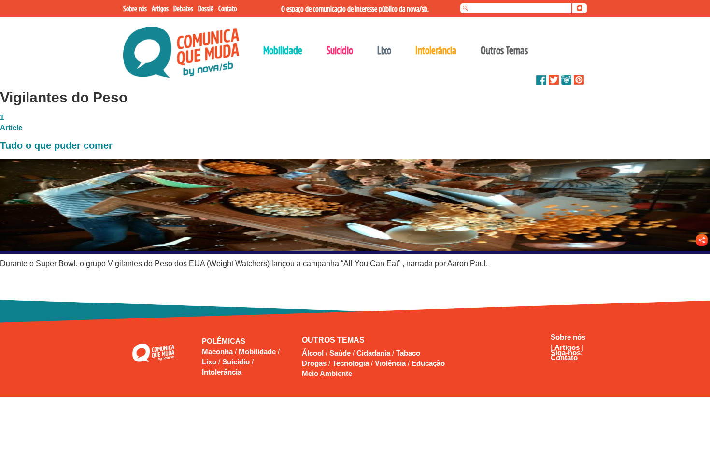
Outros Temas (504, 50)
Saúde (340, 353)
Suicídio (237, 362)
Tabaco (408, 353)
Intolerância (221, 372)
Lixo (210, 362)
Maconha (218, 351)
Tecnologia (350, 363)
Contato (564, 357)
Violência (390, 363)
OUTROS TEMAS (333, 340)
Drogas (314, 363)
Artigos (568, 347)
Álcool (313, 353)
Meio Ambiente (327, 373)
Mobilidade (258, 351)
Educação (428, 363)
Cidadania (373, 353)
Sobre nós (568, 337)
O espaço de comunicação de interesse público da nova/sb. (355, 9)
